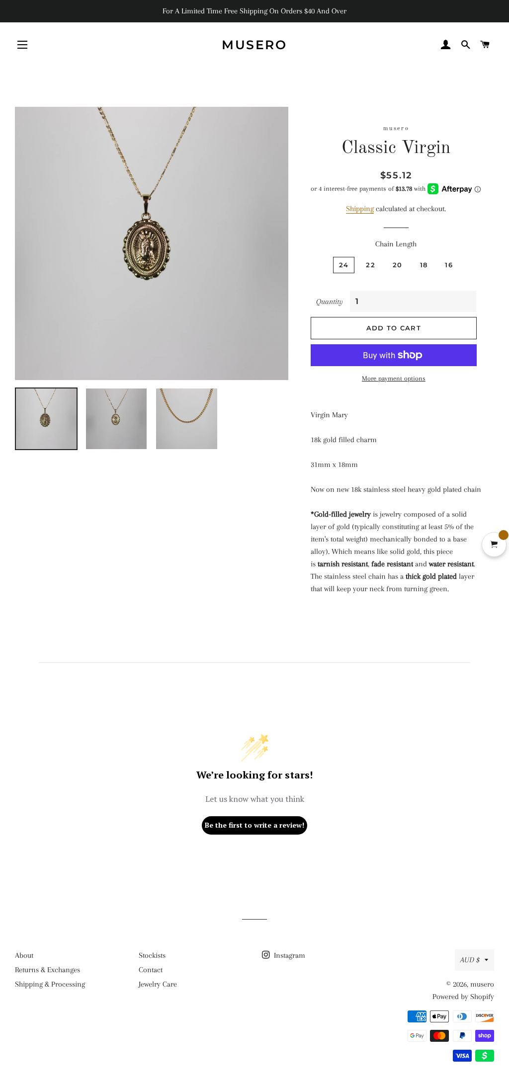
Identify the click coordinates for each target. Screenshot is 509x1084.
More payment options (393, 378)
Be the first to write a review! (254, 825)
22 (370, 265)
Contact (151, 969)
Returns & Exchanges (47, 969)
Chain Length (396, 243)
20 (398, 265)
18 (424, 265)
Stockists (152, 955)
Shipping (360, 208)
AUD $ (470, 959)
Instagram (288, 955)
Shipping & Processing (50, 984)
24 (344, 265)
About (24, 955)
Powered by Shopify (463, 996)
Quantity (329, 301)
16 (449, 265)
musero (254, 44)
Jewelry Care (158, 984)
